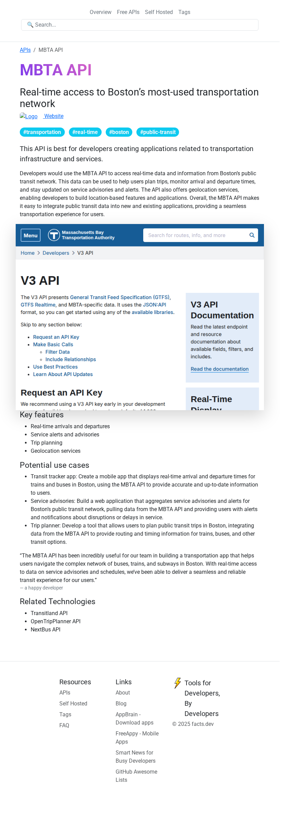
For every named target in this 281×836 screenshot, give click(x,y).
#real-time (85, 132)
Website (53, 116)
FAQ (64, 725)
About (123, 692)
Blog (121, 703)
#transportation (42, 132)
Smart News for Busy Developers (136, 756)
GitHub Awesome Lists (136, 775)
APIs (25, 50)
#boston (119, 132)
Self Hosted (159, 12)
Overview (101, 12)
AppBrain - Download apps (134, 718)
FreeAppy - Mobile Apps (137, 737)
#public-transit (158, 132)
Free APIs (128, 12)
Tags (184, 12)
